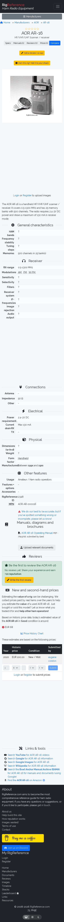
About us (6, 811)
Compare (55, 43)
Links (4, 897)
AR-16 (46, 22)
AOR (36, 22)
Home (6, 22)
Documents (8, 875)
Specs (8, 43)
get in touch (43, 805)
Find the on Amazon (25, 780)
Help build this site (12, 815)
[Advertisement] (32, 158)
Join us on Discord (17, 848)
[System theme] (26, 917)
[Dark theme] (38, 917)
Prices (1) (44, 43)
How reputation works (13, 819)
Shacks (5, 889)
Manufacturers (33, 16)
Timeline (6, 886)
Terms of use (9, 826)
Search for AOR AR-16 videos (28, 755)
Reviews (6, 878)
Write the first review (20, 580)
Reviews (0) (32, 43)
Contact (6, 829)
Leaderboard (9, 893)
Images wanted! (10, 822)
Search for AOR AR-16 (28, 762)
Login (16, 195)
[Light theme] (32, 917)
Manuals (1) (18, 43)
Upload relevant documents (38, 547)
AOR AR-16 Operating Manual (37, 533)
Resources (7, 900)
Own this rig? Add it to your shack (33, 63)
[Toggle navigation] (57, 6)
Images (6, 882)
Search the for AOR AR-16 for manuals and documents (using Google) (34, 773)
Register (27, 195)
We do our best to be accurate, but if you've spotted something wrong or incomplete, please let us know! (39, 515)
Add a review (33, 53)
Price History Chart (33, 633)
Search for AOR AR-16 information (30, 758)
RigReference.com (40, 906)
